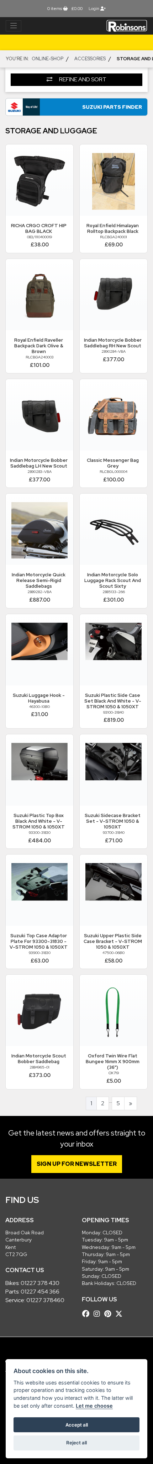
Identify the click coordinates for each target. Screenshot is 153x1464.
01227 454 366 (40, 1291)
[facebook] (87, 1314)
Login (94, 8)
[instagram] (98, 1314)
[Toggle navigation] (13, 26)
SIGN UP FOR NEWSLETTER (77, 1164)
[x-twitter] (120, 1314)
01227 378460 (45, 1300)
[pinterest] (109, 1314)
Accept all (76, 1425)
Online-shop (47, 59)
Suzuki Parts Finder (112, 106)
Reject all (76, 1442)
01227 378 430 (40, 1283)
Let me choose (94, 1406)
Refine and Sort (82, 79)
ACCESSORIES (90, 59)
